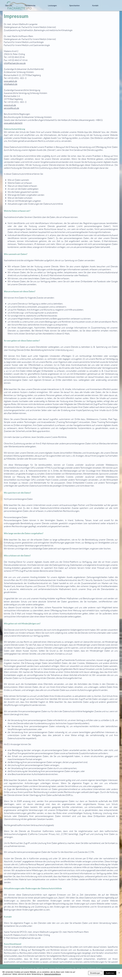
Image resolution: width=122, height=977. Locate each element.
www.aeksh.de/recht (13, 123)
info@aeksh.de (10, 84)
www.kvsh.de (10, 105)
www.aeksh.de (10, 81)
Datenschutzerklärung (52, 974)
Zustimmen (110, 973)
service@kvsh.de (11, 108)
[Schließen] (119, 973)
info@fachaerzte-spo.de (15, 63)
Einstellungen (95, 973)
